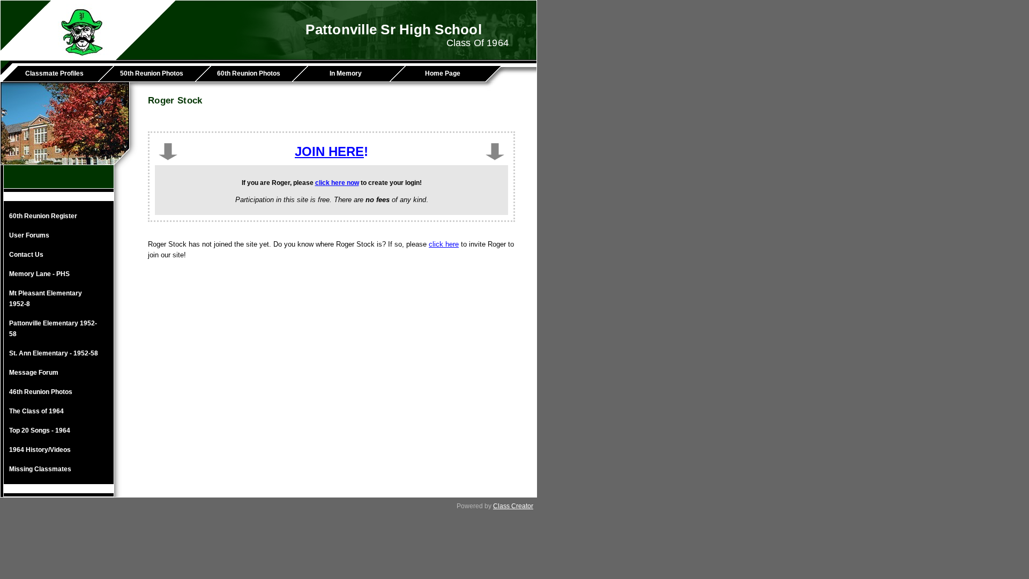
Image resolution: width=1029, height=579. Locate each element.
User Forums (29, 235)
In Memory (346, 73)
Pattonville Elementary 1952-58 (53, 329)
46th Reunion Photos (40, 392)
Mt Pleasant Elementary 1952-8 (45, 299)
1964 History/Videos (40, 450)
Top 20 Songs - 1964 (39, 430)
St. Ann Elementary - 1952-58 (53, 353)
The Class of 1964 (36, 411)
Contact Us (26, 254)
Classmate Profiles (54, 73)
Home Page (442, 73)
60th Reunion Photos (248, 73)
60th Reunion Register (43, 216)
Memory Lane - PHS (39, 274)
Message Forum (33, 372)
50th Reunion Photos (151, 73)
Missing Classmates (40, 469)
